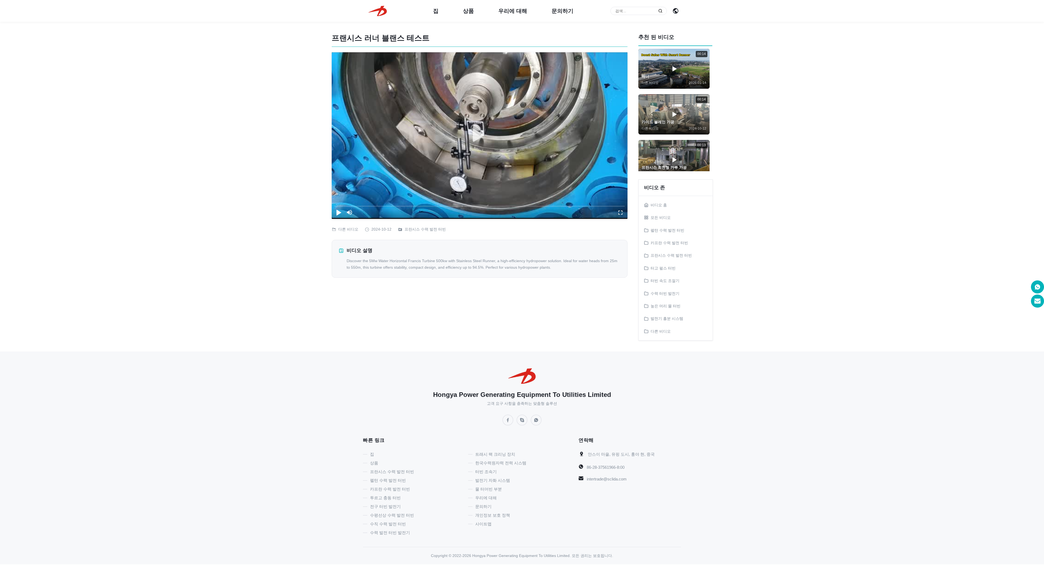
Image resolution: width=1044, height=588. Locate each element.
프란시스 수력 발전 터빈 (425, 229)
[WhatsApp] (536, 420)
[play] (479, 135)
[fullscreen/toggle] (620, 212)
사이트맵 (483, 524)
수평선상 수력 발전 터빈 (392, 515)
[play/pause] (338, 212)
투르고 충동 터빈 (385, 497)
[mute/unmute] (349, 212)
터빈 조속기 (486, 471)
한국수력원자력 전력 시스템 (500, 463)
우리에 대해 (512, 11)
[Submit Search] (660, 11)
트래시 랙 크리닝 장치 (495, 454)
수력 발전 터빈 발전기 (390, 532)
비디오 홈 (659, 205)
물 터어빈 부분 (488, 489)
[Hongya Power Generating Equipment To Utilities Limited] (377, 10)
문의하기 (562, 11)
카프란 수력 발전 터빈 (390, 489)
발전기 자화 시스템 (492, 480)
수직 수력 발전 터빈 (388, 524)
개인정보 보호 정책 (492, 515)
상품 (468, 11)
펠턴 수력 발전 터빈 (388, 480)
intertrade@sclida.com (607, 479)
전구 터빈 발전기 (385, 506)
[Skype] (522, 420)
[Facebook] (507, 420)
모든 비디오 (661, 217)
